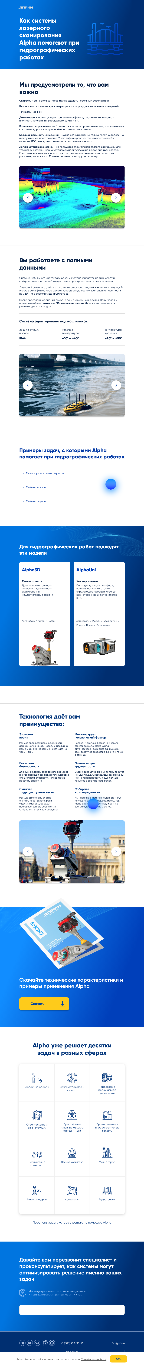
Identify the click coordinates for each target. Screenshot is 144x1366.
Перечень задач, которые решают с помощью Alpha (72, 1222)
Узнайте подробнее (93, 1359)
